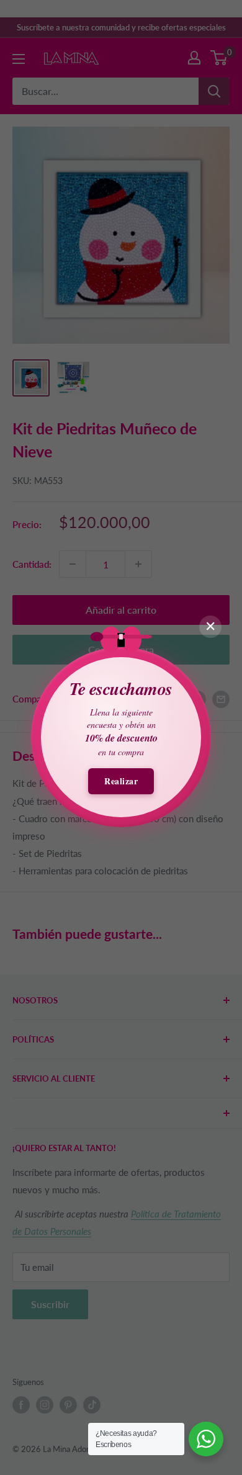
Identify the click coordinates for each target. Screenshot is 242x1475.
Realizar (121, 780)
